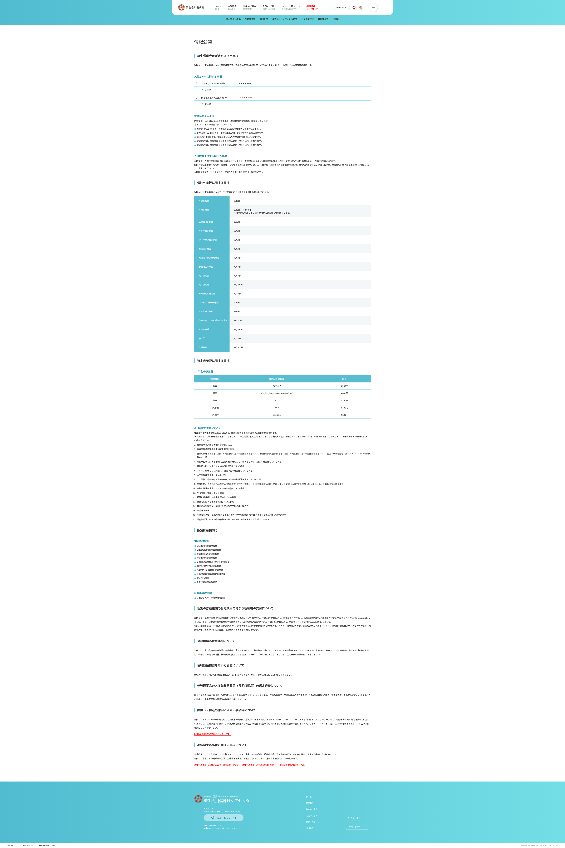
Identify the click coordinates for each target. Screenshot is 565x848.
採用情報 (312, 7)
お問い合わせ (341, 7)
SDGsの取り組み (353, 817)
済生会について (13, 845)
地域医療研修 (307, 19)
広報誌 (336, 19)
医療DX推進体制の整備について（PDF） (212, 734)
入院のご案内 (269, 7)
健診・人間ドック (291, 7)
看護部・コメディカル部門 (284, 19)
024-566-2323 (226, 817)
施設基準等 (250, 19)
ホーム (218, 7)
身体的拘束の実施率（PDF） (293, 764)
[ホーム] (199, 30)
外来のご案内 (249, 7)
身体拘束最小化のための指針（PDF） (259, 764)
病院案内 (232, 7)
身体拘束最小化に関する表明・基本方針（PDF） (216, 764)
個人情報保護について (47, 845)
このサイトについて (29, 845)
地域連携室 (323, 19)
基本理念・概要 (233, 19)
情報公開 (264, 19)
